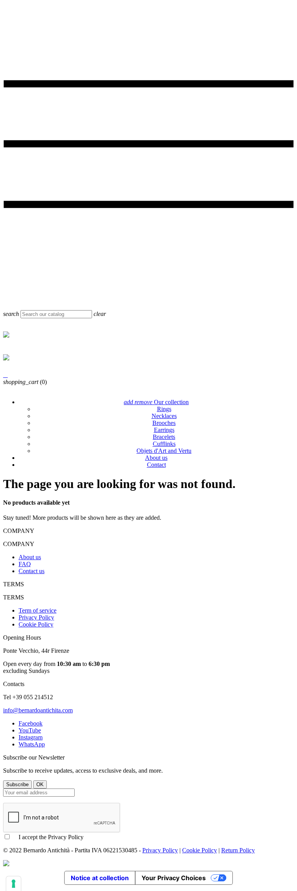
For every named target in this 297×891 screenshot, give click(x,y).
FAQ (25, 564)
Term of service (37, 610)
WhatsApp (32, 744)
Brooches (164, 423)
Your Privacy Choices (174, 878)
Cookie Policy (36, 624)
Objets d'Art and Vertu (164, 450)
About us (156, 457)
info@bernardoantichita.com (38, 710)
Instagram (31, 737)
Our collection (156, 402)
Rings (164, 409)
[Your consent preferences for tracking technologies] (13, 883)
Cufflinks (164, 443)
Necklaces (164, 416)
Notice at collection (100, 878)
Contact (156, 464)
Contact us (31, 571)
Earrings (164, 430)
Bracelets (164, 437)
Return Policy (238, 850)
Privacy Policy (36, 617)
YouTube (30, 730)
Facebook (31, 723)
